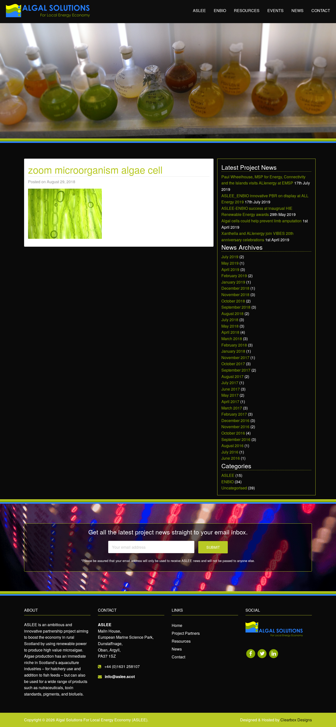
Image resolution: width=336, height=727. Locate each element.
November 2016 (235, 426)
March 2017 (231, 408)
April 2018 (230, 332)
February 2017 (234, 414)
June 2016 (230, 458)
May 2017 (230, 395)
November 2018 (235, 294)
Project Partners (186, 633)
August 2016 (232, 445)
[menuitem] (199, 11)
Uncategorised (234, 488)
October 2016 (233, 433)
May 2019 (230, 263)
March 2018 (231, 338)
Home (177, 625)
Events (275, 10)
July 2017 (229, 382)
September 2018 (235, 307)
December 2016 (235, 420)
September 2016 (235, 439)
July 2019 (229, 256)
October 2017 (233, 363)
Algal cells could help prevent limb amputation (261, 221)
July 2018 (229, 319)
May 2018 (230, 326)
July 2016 (229, 452)
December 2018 (235, 288)
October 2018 (233, 301)
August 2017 (232, 376)
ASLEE (199, 10)
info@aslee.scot (120, 676)
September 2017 (235, 370)
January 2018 (233, 351)
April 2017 (230, 401)
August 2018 (232, 313)
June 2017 (230, 389)
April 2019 (230, 269)
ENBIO (220, 10)
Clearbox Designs (296, 720)
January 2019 (233, 282)
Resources (247, 10)
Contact (320, 10)
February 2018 (234, 345)
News (297, 10)
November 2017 (235, 357)
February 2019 (234, 275)
